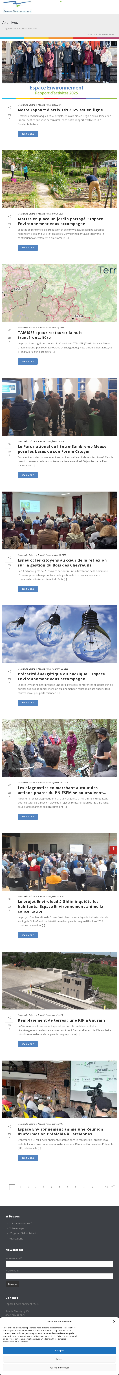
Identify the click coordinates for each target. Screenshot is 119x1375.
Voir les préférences (59, 1367)
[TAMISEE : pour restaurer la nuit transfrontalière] (59, 293)
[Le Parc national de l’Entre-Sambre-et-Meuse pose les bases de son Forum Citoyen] (59, 407)
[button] (114, 1321)
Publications (16, 1238)
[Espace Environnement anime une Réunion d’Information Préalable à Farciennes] (59, 1089)
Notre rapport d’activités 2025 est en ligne (60, 109)
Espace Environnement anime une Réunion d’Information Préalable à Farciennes (60, 1131)
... (84, 1187)
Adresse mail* (14, 1258)
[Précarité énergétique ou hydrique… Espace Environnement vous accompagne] (59, 634)
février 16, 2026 (58, 441)
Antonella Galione (27, 105)
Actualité (41, 105)
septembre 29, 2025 (60, 669)
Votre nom (12, 1270)
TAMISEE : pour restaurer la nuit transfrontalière (50, 335)
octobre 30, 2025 (59, 555)
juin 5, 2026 (57, 105)
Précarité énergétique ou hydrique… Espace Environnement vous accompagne (61, 676)
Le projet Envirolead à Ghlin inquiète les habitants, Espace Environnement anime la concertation (60, 906)
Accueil (91, 34)
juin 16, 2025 (57, 1015)
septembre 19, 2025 (60, 782)
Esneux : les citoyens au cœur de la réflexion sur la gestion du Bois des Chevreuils (62, 562)
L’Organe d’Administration (24, 1233)
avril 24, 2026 (57, 213)
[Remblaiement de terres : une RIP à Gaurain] (59, 980)
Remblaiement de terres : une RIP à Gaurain (61, 1020)
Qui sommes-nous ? (20, 1223)
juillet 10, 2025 (58, 896)
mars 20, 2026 (58, 327)
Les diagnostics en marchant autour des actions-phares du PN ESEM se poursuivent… (62, 790)
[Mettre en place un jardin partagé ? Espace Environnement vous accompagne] (59, 179)
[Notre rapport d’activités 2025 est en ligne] (59, 70)
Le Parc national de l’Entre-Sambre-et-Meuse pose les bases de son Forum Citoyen (62, 449)
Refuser (59, 1359)
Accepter (59, 1350)
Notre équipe (16, 1228)
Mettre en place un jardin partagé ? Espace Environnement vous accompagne (60, 221)
